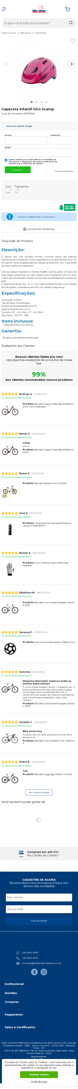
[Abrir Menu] (4, 9)
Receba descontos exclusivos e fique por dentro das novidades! (38, 884)
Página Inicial (9, 32)
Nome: (8, 135)
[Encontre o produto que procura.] (70, 23)
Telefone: (55, 135)
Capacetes (40, 32)
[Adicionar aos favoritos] (72, 41)
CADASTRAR (39, 920)
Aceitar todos (39, 1074)
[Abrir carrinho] (69, 9)
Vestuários (26, 32)
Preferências (39, 1081)
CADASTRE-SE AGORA (38, 879)
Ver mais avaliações (39, 792)
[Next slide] (71, 64)
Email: (8, 147)
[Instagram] (44, 974)
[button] (32, 102)
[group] (39, 853)
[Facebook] (34, 974)
